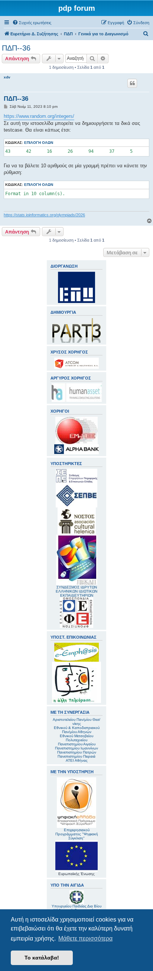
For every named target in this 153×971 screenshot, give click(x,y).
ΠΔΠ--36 (16, 48)
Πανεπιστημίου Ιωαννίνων (76, 748)
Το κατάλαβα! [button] (42, 958)
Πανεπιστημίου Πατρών (76, 752)
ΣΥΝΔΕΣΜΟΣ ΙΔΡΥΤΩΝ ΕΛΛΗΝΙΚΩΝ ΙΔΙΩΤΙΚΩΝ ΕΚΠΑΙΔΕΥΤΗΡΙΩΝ (76, 591)
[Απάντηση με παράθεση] (132, 83)
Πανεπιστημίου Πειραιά (76, 756)
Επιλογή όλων (38, 143)
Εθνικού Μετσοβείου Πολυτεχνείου (76, 738)
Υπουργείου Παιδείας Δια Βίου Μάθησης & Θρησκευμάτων (76, 908)
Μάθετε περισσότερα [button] (85, 938)
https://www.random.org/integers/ (39, 116)
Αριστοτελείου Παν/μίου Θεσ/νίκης (76, 721)
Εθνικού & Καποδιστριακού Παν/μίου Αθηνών (77, 730)
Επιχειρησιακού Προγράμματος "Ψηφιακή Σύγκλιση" (76, 834)
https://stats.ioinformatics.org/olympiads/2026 (44, 215)
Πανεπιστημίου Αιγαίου (76, 744)
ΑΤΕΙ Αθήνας (77, 760)
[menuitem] (31, 22)
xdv (7, 77)
